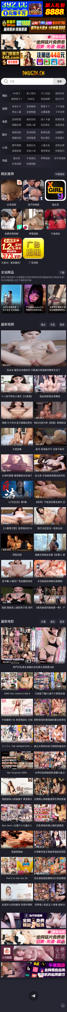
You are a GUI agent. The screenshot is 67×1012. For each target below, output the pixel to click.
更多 (62, 324)
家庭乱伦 (31, 145)
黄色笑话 (45, 150)
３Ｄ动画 (59, 106)
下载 (62, 272)
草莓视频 (45, 158)
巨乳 (52, 324)
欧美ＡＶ (45, 106)
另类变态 (59, 124)
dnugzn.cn (33, 73)
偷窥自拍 (16, 132)
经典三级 (31, 124)
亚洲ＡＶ (16, 106)
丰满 (43, 621)
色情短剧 (31, 163)
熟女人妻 (16, 111)
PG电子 (16, 93)
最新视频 (7, 324)
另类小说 (31, 150)
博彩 (4, 95)
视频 (4, 108)
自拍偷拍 (31, 106)
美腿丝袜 (16, 137)
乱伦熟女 (45, 124)
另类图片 (59, 137)
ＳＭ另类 (59, 111)
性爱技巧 (59, 150)
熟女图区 (45, 137)
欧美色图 (45, 132)
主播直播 (45, 111)
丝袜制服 (31, 111)
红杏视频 (16, 163)
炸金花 (31, 98)
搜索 (59, 81)
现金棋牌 (45, 98)
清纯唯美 (31, 137)
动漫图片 (59, 132)
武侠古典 (59, 145)
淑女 (52, 621)
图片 (4, 134)
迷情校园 (16, 150)
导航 (4, 160)
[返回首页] (63, 1005)
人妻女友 (45, 145)
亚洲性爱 (16, 119)
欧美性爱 (59, 119)
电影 (4, 121)
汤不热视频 (60, 158)
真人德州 (31, 93)
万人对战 (45, 93)
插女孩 (16, 158)
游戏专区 (59, 93)
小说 (4, 147)
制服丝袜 (16, 124)
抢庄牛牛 (59, 98)
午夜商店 (31, 158)
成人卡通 (45, 119)
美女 (43, 324)
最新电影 (7, 621)
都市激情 (16, 145)
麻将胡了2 (16, 98)
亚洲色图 (31, 132)
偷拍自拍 (31, 119)
